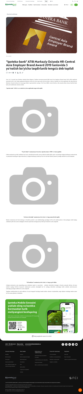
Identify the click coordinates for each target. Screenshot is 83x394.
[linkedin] (69, 344)
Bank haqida (39, 1)
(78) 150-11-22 (12, 344)
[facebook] (63, 344)
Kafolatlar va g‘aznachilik (54, 359)
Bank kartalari (37, 5)
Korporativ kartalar (38, 362)
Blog (46, 1)
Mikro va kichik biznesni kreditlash (41, 365)
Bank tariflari (22, 367)
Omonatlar (44, 5)
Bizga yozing (20, 344)
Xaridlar (21, 372)
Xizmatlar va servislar (53, 5)
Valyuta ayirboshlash (9, 362)
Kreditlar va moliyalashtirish (55, 357)
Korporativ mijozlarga (30, 1)
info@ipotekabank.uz (20, 391)
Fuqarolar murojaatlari (24, 369)
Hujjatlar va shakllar (53, 362)
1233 (6, 344)
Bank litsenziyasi (23, 359)
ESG (52, 1)
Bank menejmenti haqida (25, 357)
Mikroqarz (24, 5)
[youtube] (76, 344)
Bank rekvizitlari (67, 357)
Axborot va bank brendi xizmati (70, 359)
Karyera (21, 354)
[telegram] (73, 344)
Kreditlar (30, 5)
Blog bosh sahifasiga (12, 14)
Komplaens (22, 362)
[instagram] (66, 344)
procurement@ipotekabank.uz (33, 344)
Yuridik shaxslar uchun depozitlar (41, 360)
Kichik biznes (20, 1)
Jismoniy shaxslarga (10, 1)
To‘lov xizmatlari (53, 354)
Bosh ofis (66, 354)
